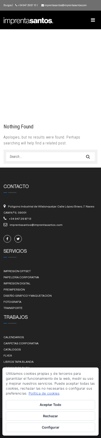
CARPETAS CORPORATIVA (21, 343)
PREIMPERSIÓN (14, 289)
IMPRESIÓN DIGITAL (17, 283)
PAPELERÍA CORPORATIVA (21, 277)
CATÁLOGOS (12, 349)
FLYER (8, 355)
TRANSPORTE (13, 308)
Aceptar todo (50, 405)
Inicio (11, 97)
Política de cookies (44, 393)
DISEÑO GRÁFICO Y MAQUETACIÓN (28, 295)
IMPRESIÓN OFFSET (17, 271)
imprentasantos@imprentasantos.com (65, 5)
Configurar (50, 427)
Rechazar (50, 416)
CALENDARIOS (14, 337)
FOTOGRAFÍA (12, 301)
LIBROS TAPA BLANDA (19, 361)
